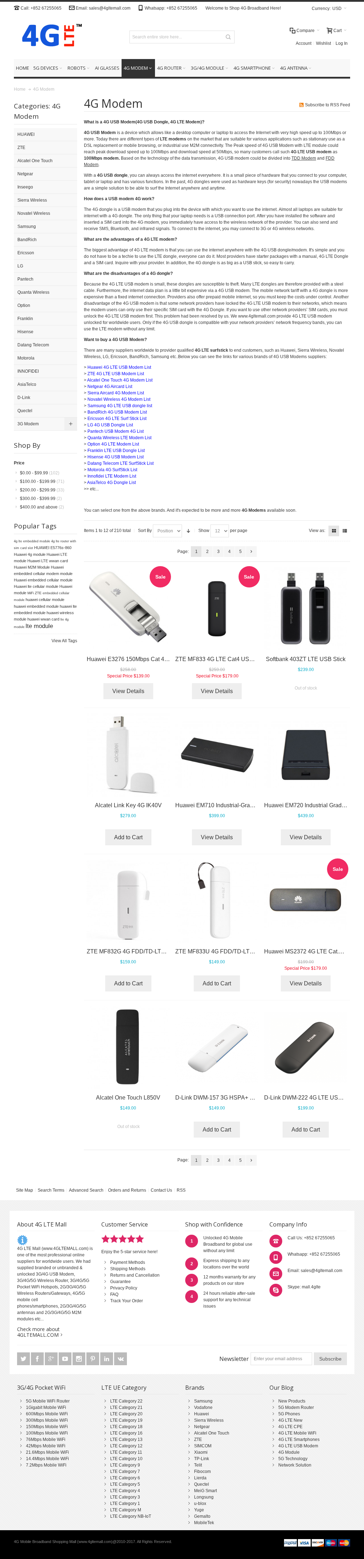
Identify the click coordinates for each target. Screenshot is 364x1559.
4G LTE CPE (290, 1426)
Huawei (201, 1413)
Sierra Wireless (209, 1420)
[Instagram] (79, 1359)
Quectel (201, 1484)
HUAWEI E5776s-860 (52, 548)
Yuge (199, 1509)
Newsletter (234, 1359)
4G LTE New (290, 1420)
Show (203, 530)
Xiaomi (201, 1452)
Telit (198, 1465)
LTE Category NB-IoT (130, 1516)
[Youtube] (66, 1359)
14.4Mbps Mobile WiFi (47, 1458)
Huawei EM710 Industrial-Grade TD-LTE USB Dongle (243, 805)
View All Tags (64, 640)
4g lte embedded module (32, 541)
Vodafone (203, 1407)
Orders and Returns (127, 1190)
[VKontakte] (120, 1359)
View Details (128, 691)
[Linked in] (107, 1359)
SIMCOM (203, 1445)
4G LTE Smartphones (299, 1439)
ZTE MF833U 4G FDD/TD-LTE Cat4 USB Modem (238, 951)
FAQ (114, 1294)
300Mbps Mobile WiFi (47, 1420)
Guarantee (120, 1281)
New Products (291, 1401)
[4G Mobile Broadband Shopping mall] (49, 37)
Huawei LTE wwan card (47, 561)
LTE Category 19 (126, 1420)
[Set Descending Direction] (188, 531)
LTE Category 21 (126, 1407)
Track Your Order (126, 1300)
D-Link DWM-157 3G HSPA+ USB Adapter (229, 1098)
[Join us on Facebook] (38, 1359)
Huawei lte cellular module (36, 586)
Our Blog (281, 1388)
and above (42, 507)
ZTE (198, 1439)
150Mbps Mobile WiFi (47, 1426)
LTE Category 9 (125, 1465)
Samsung (203, 1401)
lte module (39, 625)
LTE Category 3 (125, 1497)
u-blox (200, 1503)
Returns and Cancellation (135, 1275)
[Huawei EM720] (306, 755)
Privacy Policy (123, 1288)
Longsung (204, 1497)
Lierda (200, 1477)
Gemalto (202, 1516)
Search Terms (51, 1190)
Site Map (24, 1190)
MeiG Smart (205, 1490)
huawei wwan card (43, 619)
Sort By (145, 530)
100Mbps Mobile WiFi (47, 1433)
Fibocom (202, 1471)
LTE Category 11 (126, 1452)
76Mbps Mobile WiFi (45, 1439)
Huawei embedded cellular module (43, 580)
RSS (181, 1190)
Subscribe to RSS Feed (327, 104)
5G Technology (292, 1458)
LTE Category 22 (126, 1401)
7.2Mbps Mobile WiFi (46, 1465)
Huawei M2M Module (32, 567)
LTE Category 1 (125, 1503)
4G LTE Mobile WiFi (297, 1433)
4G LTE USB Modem (298, 1445)
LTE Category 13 (126, 1439)
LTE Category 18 (126, 1426)
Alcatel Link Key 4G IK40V (128, 805)
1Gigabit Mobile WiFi (46, 1407)
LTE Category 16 (126, 1433)
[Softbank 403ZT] (306, 609)
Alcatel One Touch (211, 1433)
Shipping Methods (127, 1268)
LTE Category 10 (126, 1458)
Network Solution (294, 1465)
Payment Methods (127, 1262)
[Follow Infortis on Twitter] (24, 1359)
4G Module (289, 1452)
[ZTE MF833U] (217, 901)
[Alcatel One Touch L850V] (128, 1047)
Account (303, 43)
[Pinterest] (93, 1359)
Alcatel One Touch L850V (128, 1098)
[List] (344, 531)
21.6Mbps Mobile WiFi (47, 1452)
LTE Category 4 (125, 1490)
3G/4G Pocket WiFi (41, 1388)
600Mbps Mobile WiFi (47, 1413)
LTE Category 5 (125, 1484)
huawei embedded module (36, 606)
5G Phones (289, 1413)
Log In (342, 43)
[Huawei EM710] (217, 755)
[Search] (228, 37)
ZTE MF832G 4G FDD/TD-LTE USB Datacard (145, 951)
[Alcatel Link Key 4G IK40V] (128, 755)
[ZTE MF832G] (128, 901)
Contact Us (161, 1190)
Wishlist (323, 43)
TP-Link (201, 1458)
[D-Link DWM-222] (306, 1047)
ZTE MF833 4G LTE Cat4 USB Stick (221, 659)
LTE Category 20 (126, 1413)
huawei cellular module (45, 599)
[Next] (251, 551)
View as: (317, 530)
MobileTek (204, 1522)
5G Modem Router (296, 1407)
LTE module (315, 145)
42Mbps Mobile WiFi (45, 1445)
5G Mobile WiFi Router (48, 1401)
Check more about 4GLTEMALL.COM (38, 1332)
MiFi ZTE (34, 593)
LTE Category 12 (126, 1445)
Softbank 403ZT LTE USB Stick (306, 659)
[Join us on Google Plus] (52, 1359)
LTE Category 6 (125, 1477)
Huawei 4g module (30, 554)
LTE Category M (125, 1509)
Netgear (202, 1426)
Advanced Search (86, 1190)
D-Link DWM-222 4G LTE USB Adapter (313, 1098)
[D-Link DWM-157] (217, 1047)
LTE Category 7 (125, 1471)
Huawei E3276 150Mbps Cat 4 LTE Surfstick (143, 659)
